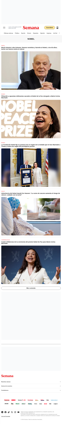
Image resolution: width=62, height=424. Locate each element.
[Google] (2, 412)
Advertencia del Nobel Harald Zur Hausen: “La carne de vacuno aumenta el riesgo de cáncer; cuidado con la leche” (30, 194)
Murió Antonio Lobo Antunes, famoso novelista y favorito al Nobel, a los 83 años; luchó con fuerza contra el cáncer (29, 48)
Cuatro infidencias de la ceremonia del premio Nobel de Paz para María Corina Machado (28, 242)
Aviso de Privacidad (7, 416)
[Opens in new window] (5, 412)
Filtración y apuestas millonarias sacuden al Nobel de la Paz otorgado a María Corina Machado (30, 97)
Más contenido (31, 288)
